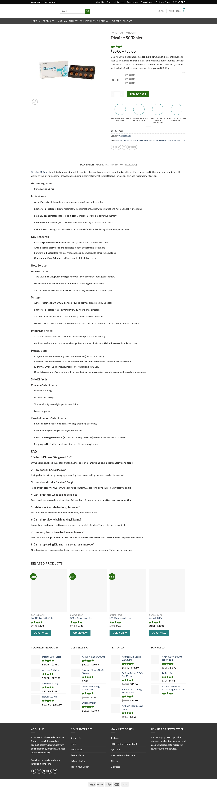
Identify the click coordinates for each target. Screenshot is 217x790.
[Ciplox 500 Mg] (167, 591)
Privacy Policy (146, 2)
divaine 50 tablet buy (138, 140)
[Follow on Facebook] (173, 2)
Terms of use (132, 2)
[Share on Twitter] (118, 147)
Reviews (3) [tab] (131, 165)
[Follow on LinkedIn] (184, 2)
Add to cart (138, 94)
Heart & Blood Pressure (123, 755)
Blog (109, 2)
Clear (183, 73)
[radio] (155, 75)
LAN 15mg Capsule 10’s (120, 618)
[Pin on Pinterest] (129, 147)
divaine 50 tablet (122, 140)
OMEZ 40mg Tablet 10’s (81, 618)
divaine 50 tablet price (176, 140)
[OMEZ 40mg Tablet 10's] (88, 591)
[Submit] (87, 11)
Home (34, 21)
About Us (100, 2)
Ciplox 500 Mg (155, 618)
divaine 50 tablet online (156, 140)
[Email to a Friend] (124, 147)
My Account (119, 2)
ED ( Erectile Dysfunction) (94, 21)
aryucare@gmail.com (49, 760)
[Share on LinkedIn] (134, 147)
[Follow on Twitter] (179, 2)
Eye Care (116, 21)
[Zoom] (35, 102)
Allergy (73, 21)
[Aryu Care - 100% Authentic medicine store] (43, 11)
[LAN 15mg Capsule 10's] (128, 591)
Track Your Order (163, 2)
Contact (128, 21)
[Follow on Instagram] (176, 2)
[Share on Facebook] (113, 147)
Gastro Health (127, 33)
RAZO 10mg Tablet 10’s (42, 618)
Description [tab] (87, 165)
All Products (46, 21)
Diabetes (115, 766)
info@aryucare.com (41, 763)
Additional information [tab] (109, 165)
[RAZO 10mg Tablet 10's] (49, 591)
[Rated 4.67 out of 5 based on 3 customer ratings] (148, 46)
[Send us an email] (182, 2)
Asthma (62, 21)
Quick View (41, 632)
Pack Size (115, 80)
